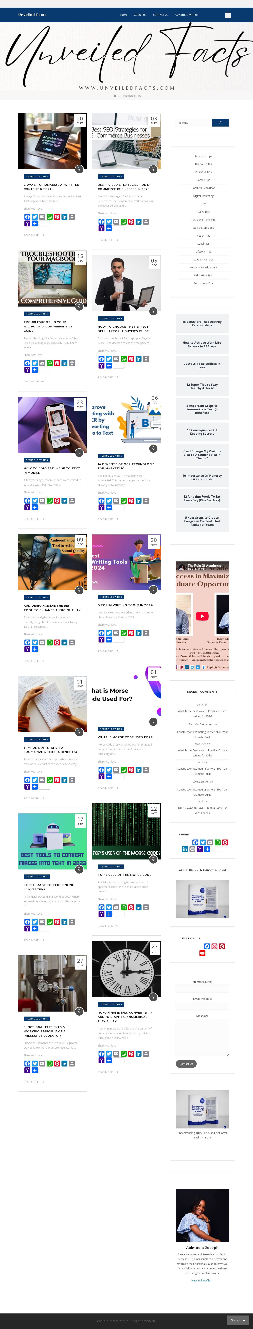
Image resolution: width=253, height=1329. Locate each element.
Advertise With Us (187, 14)
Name (202, 981)
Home (124, 14)
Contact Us (160, 14)
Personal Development (203, 267)
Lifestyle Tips (203, 251)
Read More (31, 235)
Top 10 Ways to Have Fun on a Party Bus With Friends (202, 810)
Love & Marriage (203, 259)
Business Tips (203, 172)
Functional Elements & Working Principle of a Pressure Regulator (45, 1031)
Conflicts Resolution (203, 188)
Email (202, 998)
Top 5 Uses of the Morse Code (124, 875)
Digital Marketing (203, 196)
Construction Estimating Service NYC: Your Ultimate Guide (202, 734)
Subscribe (238, 1320)
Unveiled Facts (32, 15)
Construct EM (200, 781)
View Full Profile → (202, 1280)
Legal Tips (203, 243)
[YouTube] (202, 953)
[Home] (115, 95)
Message (202, 1016)
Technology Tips (37, 176)
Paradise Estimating (200, 724)
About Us (140, 14)
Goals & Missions (203, 227)
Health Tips (203, 235)
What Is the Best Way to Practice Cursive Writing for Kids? (202, 713)
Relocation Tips (203, 275)
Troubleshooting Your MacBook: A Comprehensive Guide (48, 326)
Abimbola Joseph (202, 1248)
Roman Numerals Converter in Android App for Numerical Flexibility (125, 1017)
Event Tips (203, 211)
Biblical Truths (203, 164)
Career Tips (203, 180)
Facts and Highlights (203, 219)
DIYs (203, 204)
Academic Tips (203, 156)
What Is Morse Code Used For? (125, 737)
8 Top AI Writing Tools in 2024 (125, 605)
